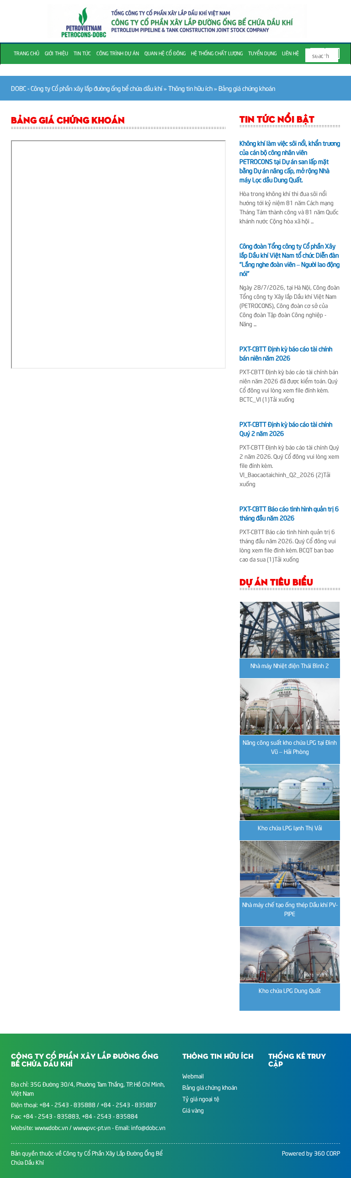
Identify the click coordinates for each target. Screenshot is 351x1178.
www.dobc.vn (51, 1127)
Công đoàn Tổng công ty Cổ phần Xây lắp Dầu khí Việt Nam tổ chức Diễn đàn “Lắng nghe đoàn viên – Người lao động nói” (289, 259)
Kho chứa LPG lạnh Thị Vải (290, 827)
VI (317, 53)
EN (332, 53)
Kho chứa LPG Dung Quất (290, 990)
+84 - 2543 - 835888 (67, 1104)
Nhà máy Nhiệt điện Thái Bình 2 (289, 665)
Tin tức (82, 52)
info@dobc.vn (148, 1127)
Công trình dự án (117, 52)
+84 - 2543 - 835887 (129, 1104)
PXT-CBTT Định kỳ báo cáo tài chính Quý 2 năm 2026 (285, 428)
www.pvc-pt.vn (92, 1127)
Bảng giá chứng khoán (209, 1087)
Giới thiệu (56, 52)
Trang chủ (26, 52)
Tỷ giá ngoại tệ (200, 1098)
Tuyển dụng (262, 52)
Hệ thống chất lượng (217, 52)
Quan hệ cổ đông (165, 52)
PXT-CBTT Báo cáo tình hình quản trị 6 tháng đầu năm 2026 (289, 513)
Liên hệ (290, 52)
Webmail (193, 1076)
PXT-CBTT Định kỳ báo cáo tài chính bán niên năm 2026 (285, 353)
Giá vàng (193, 1110)
